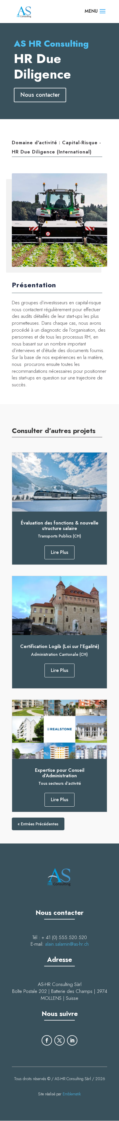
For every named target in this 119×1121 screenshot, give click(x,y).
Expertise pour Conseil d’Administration (59, 773)
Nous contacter (40, 95)
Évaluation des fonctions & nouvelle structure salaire (59, 526)
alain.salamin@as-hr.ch (67, 944)
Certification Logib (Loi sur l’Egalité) (59, 646)
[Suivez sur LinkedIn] (72, 1040)
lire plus (59, 552)
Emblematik (72, 1094)
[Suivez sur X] (59, 1040)
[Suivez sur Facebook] (47, 1040)
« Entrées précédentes (38, 824)
